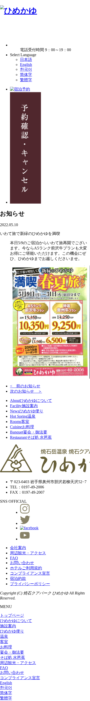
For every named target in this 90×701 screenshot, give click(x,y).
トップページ (12, 615)
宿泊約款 (18, 578)
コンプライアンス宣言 (30, 573)
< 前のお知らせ (25, 386)
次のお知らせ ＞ (26, 391)
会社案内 (18, 548)
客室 (19, 421)
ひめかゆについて (31, 400)
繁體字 (26, 80)
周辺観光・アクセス (28, 553)
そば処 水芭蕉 (31, 437)
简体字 (26, 74)
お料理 (22, 427)
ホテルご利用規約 (26, 568)
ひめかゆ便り (26, 411)
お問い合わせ (22, 563)
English (26, 64)
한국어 (26, 69)
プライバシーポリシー (30, 584)
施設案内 (24, 406)
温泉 (23, 416)
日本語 (26, 59)
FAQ (14, 558)
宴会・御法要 (28, 432)
